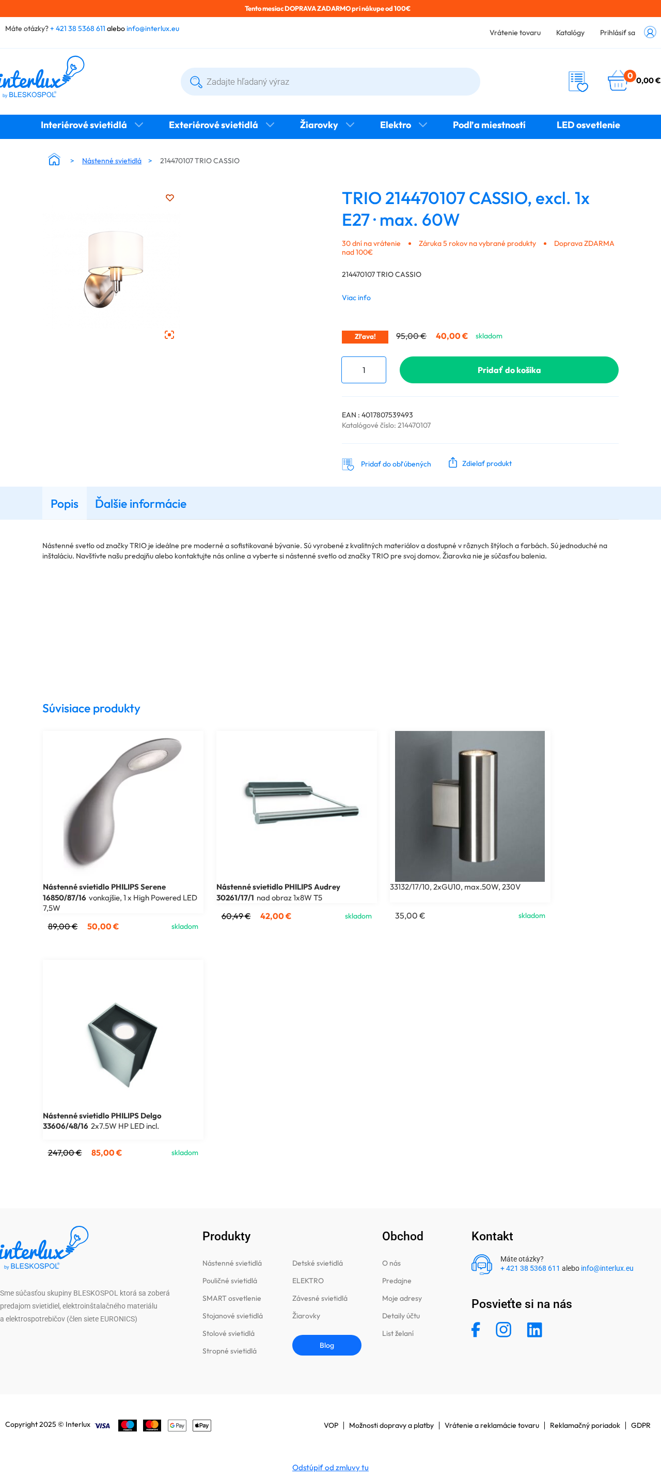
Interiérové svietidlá (84, 125)
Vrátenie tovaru (515, 32)
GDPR (641, 1425)
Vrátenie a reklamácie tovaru (492, 1425)
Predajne (397, 1280)
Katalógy (570, 32)
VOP (331, 1425)
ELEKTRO (308, 1280)
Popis (64, 503)
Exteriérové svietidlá (213, 125)
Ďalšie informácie (140, 503)
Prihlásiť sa (617, 32)
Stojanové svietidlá (232, 1315)
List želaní (398, 1333)
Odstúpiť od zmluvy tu (330, 1467)
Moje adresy (402, 1298)
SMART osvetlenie (231, 1298)
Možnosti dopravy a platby (391, 1425)
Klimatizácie (330, 145)
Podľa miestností (489, 125)
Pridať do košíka (509, 370)
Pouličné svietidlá (229, 1280)
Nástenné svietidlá (111, 160)
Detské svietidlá (317, 1263)
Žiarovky (319, 125)
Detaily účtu (401, 1315)
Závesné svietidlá (320, 1298)
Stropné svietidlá (229, 1351)
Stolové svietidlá (228, 1333)
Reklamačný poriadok (585, 1425)
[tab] (64, 503)
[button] (478, 462)
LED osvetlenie (588, 125)
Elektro (395, 125)
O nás (391, 1263)
